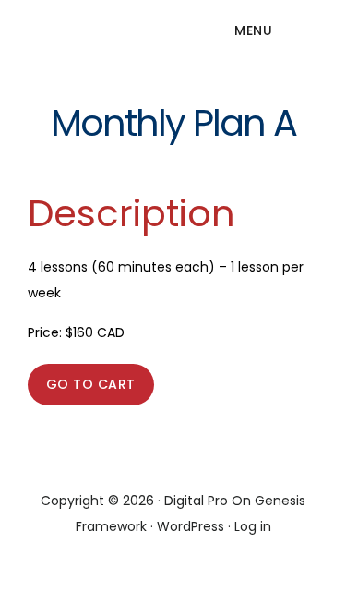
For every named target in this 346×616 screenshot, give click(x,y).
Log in (252, 526)
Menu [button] (253, 30)
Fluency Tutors (83, 40)
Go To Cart (91, 384)
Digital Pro (196, 500)
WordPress (190, 526)
